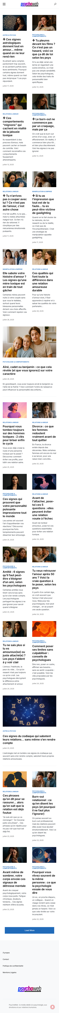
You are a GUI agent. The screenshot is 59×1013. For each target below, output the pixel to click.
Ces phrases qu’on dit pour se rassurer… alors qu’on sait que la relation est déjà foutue (14, 804)
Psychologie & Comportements (39, 35)
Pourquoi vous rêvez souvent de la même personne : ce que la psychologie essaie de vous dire (44, 882)
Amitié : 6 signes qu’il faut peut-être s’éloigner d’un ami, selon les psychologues (14, 578)
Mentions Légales (9, 972)
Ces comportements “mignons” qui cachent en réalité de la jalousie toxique (14, 126)
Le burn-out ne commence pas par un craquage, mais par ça (43, 124)
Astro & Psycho (9, 35)
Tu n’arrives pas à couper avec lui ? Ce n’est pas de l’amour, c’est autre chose (15, 202)
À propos (6, 953)
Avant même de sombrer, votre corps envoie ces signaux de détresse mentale (14, 879)
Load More (29, 930)
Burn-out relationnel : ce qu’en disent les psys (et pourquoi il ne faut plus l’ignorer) (43, 805)
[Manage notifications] (52, 1007)
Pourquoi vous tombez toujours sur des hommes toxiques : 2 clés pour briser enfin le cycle (14, 435)
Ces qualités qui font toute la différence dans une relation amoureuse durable (42, 282)
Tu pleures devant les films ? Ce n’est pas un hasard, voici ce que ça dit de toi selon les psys (43, 49)
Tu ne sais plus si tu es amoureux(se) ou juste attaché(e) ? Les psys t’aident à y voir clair (14, 653)
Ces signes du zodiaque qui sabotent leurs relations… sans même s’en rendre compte (29, 739)
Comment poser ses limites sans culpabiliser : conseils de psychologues (42, 653)
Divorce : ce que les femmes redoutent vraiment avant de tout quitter (44, 433)
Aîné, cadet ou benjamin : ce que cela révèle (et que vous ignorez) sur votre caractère (27, 370)
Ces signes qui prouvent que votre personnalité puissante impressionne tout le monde (15, 507)
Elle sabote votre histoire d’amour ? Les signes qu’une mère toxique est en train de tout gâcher (14, 282)
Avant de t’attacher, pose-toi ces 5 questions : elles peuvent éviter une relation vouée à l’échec (43, 508)
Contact (6, 959)
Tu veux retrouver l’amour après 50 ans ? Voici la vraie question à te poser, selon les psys (44, 579)
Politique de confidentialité (13, 966)
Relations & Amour (10, 114)
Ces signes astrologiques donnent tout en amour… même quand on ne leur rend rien (14, 48)
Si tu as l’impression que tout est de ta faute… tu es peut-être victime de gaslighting (43, 204)
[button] (4, 4)
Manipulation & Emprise (42, 191)
